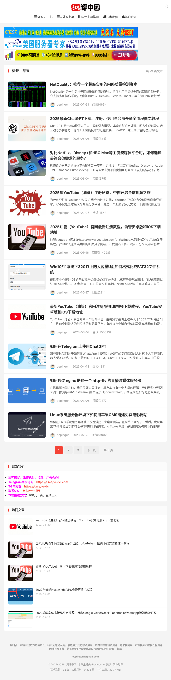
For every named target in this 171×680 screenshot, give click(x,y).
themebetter (98, 664)
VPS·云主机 (43, 17)
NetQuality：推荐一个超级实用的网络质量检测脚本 (93, 84)
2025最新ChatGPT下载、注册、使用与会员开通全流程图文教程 (104, 118)
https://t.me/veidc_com (52, 482)
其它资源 (129, 17)
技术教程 (110, 17)
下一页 (91, 450)
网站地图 (118, 664)
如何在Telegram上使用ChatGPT (78, 346)
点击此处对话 (31, 490)
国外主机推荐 (88, 17)
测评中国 (85, 7)
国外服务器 (65, 17)
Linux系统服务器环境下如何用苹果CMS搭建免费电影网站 (98, 415)
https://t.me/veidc (36, 486)
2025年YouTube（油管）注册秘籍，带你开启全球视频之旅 (100, 192)
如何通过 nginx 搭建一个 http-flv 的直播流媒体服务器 (95, 380)
